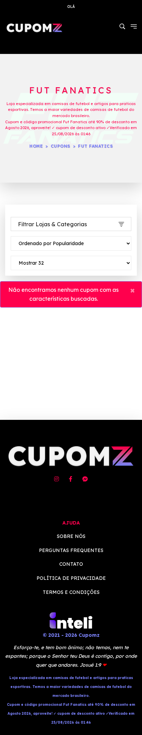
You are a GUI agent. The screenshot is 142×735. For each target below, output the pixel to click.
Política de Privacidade (71, 578)
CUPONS (60, 146)
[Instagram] (56, 479)
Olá (71, 6)
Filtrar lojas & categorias (52, 224)
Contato (71, 564)
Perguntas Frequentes (71, 550)
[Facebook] (70, 479)
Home (36, 146)
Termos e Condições (71, 592)
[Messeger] (85, 479)
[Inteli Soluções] (71, 620)
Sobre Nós (71, 536)
